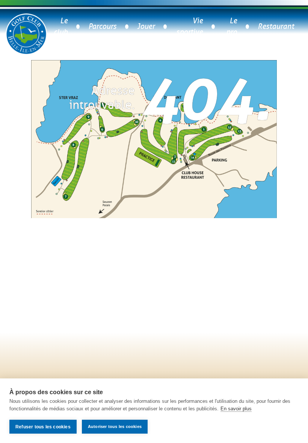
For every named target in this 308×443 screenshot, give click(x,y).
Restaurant (276, 26)
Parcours (102, 26)
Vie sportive (189, 26)
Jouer (146, 26)
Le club (61, 26)
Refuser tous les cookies (43, 426)
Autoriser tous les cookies (115, 426)
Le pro (231, 26)
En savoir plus (236, 408)
